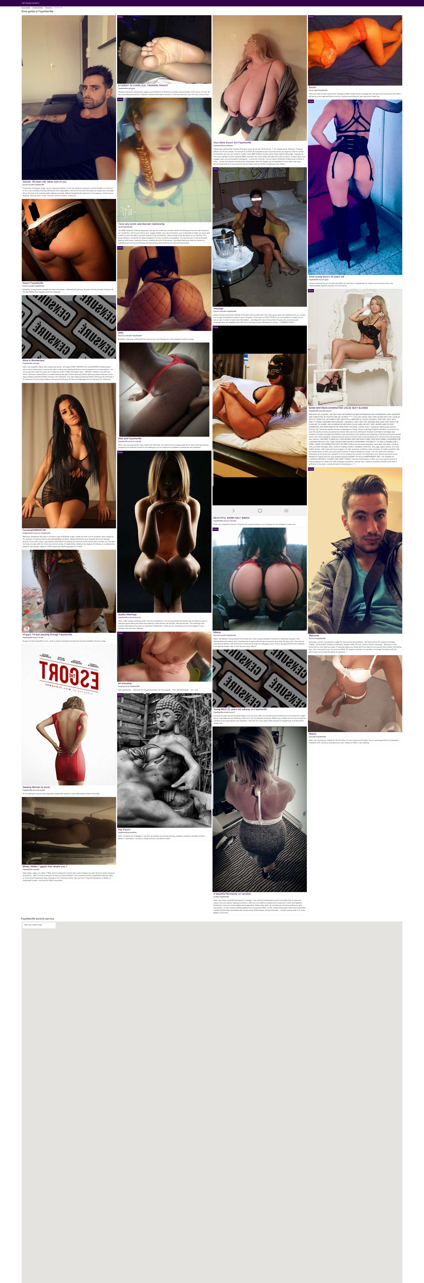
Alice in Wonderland (33, 360)
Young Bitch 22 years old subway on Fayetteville (240, 709)
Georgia (48, 8)
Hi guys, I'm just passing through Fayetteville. (48, 634)
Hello (121, 332)
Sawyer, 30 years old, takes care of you (44, 181)
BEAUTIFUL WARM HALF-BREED (231, 517)
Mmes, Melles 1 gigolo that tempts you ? (45, 866)
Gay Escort (124, 829)
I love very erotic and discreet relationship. (141, 224)
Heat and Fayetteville (129, 438)
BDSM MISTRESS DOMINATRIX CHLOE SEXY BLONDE (338, 407)
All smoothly (125, 683)
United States (37, 8)
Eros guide (26, 8)
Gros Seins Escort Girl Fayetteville (232, 142)
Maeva (312, 733)
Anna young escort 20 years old (326, 276)
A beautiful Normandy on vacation (232, 893)
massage (218, 308)
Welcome (314, 635)
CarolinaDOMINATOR (34, 530)
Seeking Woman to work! (36, 787)
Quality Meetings (127, 614)
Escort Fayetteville (33, 283)
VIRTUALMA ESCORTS (30, 3)
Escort (312, 87)
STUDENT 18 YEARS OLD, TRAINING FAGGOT (143, 85)
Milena (217, 632)
